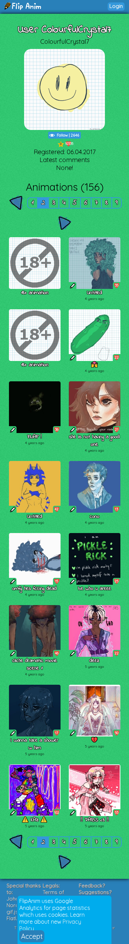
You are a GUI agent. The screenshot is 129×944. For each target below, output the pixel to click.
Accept (32, 936)
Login (116, 6)
